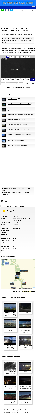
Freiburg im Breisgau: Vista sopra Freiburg (10, 402)
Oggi (3, 206)
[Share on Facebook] (7, 10)
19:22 (12, 79)
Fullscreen (18, 87)
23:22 (32, 79)
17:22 (2, 79)
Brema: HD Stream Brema (10, 387)
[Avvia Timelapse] (8, 83)
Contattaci (28, 410)
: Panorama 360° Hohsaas (18, 114)
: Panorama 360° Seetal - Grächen (19, 134)
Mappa (9, 87)
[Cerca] (33, 10)
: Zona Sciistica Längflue (17, 129)
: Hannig (13, 99)
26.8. (22, 56)
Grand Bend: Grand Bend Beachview (10, 372)
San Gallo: (25, 312)
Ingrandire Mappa (30, 291)
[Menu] (34, 7)
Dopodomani (19, 206)
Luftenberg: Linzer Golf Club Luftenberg (25, 402)
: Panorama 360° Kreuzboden (19, 109)
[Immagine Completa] (27, 83)
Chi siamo (7, 410)
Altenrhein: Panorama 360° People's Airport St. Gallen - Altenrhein (10, 314)
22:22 (28, 79)
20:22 (18, 79)
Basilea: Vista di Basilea (10, 329)
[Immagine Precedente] (3, 83)
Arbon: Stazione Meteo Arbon (25, 346)
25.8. (27, 56)
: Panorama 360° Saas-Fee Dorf (19, 104)
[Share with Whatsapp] (2, 10)
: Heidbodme (15, 124)
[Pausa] (12, 83)
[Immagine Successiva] (21, 83)
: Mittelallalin (14, 140)
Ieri (8, 56)
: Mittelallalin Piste (15, 145)
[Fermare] (16, 83)
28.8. (12, 56)
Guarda (27, 87)
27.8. (17, 56)
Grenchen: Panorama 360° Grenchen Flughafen (25, 330)
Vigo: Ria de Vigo (25, 371)
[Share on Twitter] (11, 10)
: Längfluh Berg (14, 119)
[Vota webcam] (33, 83)
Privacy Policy (18, 410)
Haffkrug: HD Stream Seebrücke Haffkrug (25, 387)
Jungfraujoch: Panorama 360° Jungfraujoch (10, 347)
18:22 (8, 79)
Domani (9, 206)
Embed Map (17, 291)
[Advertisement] (18, 18)
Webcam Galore (24, 413)
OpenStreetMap (24, 288)
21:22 (22, 79)
